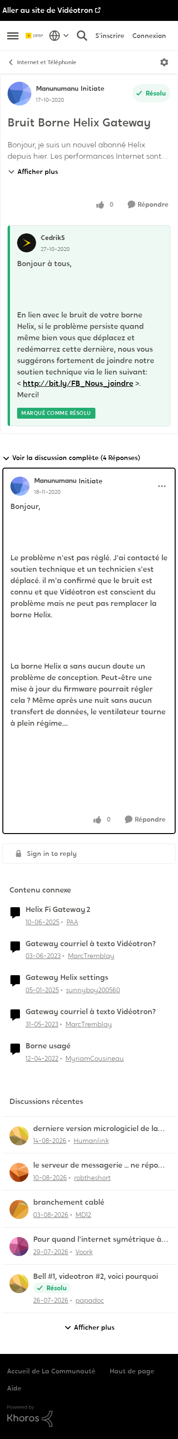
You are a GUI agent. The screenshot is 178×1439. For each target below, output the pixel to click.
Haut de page (132, 1371)
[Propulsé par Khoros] (89, 1416)
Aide (14, 1388)
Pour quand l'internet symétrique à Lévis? (97, 1240)
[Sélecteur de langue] (59, 35)
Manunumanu (57, 88)
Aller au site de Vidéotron (47, 10)
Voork (84, 1251)
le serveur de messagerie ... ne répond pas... (100, 1165)
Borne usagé (48, 1046)
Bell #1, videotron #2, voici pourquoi (95, 1276)
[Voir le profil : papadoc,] (18, 1283)
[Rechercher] (82, 35)
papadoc (89, 1300)
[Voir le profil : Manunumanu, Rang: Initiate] (19, 94)
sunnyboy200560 (93, 990)
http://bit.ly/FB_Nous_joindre (78, 383)
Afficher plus (38, 171)
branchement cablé (68, 1202)
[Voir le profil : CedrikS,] (26, 242)
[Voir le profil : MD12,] (18, 1209)
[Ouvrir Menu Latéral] (12, 36)
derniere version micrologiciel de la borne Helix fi (95, 1129)
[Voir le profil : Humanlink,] (18, 1135)
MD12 (83, 1214)
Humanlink (91, 1140)
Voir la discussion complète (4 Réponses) (76, 457)
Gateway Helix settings (67, 977)
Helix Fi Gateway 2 (58, 909)
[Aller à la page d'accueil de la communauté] (35, 35)
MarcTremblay (91, 955)
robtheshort (92, 1177)
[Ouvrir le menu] (164, 62)
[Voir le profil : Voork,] (18, 1246)
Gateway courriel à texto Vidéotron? (91, 944)
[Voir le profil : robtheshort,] (18, 1172)
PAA (72, 922)
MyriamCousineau (95, 1058)
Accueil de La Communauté (51, 1371)
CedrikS (53, 237)
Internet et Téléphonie (46, 62)
